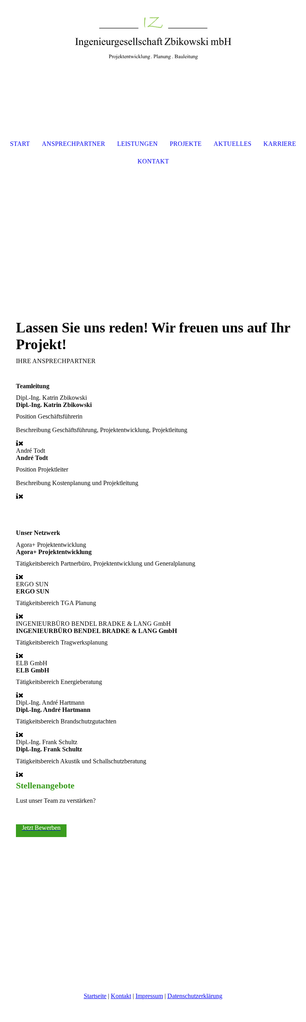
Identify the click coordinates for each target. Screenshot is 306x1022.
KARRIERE (279, 143)
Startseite (95, 996)
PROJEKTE (186, 143)
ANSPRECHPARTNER (73, 143)
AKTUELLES (232, 143)
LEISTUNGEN (137, 143)
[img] (153, 30)
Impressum (149, 996)
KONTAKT (153, 161)
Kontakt (121, 996)
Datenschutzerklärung (194, 996)
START (20, 143)
